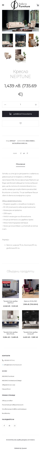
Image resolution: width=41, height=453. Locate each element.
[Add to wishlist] (20, 123)
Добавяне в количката (22, 114)
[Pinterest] (9, 425)
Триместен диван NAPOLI (10, 302)
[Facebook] (4, 425)
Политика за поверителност (12, 405)
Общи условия (7, 400)
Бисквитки (6, 413)
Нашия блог (6, 389)
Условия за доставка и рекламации (14, 409)
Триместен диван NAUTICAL (10, 333)
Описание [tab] (20, 164)
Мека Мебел (30, 141)
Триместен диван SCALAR (30, 333)
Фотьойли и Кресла (19, 143)
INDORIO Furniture (8, 376)
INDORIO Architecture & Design (12, 380)
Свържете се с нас (8, 385)
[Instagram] (15, 425)
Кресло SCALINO (30, 301)
